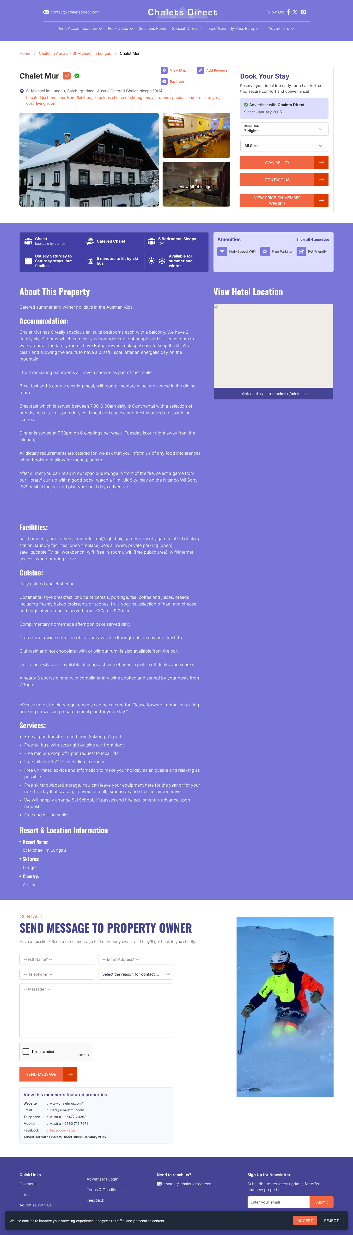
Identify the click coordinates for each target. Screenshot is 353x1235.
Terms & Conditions (104, 1189)
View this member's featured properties (65, 1094)
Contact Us (29, 1183)
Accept (305, 1220)
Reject (331, 1220)
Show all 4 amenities (313, 239)
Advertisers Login (102, 1179)
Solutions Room (152, 28)
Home (24, 53)
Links (24, 1194)
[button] (320, 129)
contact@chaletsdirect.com (188, 1183)
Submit (321, 1202)
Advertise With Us (35, 1205)
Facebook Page (62, 1130)
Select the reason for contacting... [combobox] (132, 974)
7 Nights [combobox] (251, 130)
